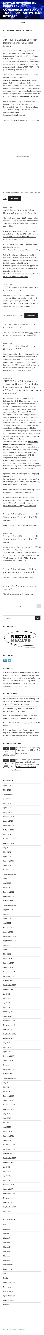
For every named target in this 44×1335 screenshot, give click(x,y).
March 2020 (7, 959)
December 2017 (9, 1065)
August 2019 (8, 990)
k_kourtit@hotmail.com (22, 107)
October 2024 (8, 830)
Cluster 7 (6, 1256)
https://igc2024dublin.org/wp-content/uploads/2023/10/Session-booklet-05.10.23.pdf (20, 236)
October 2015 (8, 1154)
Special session (9, 1296)
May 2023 (7, 852)
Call (4, 1225)
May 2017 (6, 1087)
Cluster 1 (6, 1229)
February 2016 (8, 1136)
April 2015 (7, 1176)
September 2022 (9, 874)
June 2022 (7, 879)
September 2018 (9, 1034)
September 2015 (9, 1158)
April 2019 (7, 1003)
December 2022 (9, 870)
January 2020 (8, 967)
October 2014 (8, 1202)
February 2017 (8, 1096)
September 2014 (9, 1207)
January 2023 (8, 865)
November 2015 (9, 1149)
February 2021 (8, 928)
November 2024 (9, 825)
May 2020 (7, 954)
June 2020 (7, 950)
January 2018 (8, 1061)
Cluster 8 (6, 1260)
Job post (6, 1274)
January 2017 (8, 1100)
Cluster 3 (6, 1238)
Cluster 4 (6, 1243)
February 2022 (8, 892)
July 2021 (6, 914)
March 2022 (7, 888)
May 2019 (7, 998)
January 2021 (8, 932)
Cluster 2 (6, 1234)
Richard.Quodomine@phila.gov (20, 503)
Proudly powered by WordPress (14, 1330)
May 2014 (7, 1211)
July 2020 (6, 945)
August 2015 (8, 1163)
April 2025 (7, 808)
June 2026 (7, 786)
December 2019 (9, 972)
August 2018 (8, 1038)
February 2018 (8, 1056)
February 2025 (8, 817)
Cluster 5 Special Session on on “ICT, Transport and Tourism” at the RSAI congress (21, 517)
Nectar (5, 1278)
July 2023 (6, 848)
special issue (8, 1291)
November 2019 (9, 976)
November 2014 (9, 1198)
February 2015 (8, 1185)
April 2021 (7, 923)
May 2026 (7, 790)
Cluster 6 (6, 1251)
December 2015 (9, 1145)
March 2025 (7, 812)
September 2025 (9, 794)
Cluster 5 (6, 1247)
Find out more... (22, 753)
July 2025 (6, 799)
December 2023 (9, 839)
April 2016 (7, 1127)
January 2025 (8, 821)
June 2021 (7, 919)
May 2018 (7, 1047)
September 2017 (9, 1078)
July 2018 (6, 1043)
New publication (9, 1282)
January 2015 (8, 1189)
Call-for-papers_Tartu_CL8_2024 (13, 315)
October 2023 (8, 843)
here (31, 333)
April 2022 (7, 883)
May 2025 (7, 803)
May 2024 (7, 834)
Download (14, 199)
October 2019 (8, 981)
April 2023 (7, 857)
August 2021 (8, 910)
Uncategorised (8, 1300)
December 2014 (9, 1194)
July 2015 (6, 1167)
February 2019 (8, 1012)
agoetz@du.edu (30, 506)
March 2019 (7, 1007)
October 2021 (8, 901)
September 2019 (9, 985)
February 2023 (8, 861)
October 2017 (8, 1074)
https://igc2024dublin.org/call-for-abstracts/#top (21, 250)
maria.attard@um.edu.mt (12, 506)
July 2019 (6, 994)
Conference (7, 1269)
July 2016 (6, 1114)
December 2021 (9, 896)
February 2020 (8, 963)
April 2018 (7, 1052)
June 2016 (7, 1118)
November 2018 (9, 1025)
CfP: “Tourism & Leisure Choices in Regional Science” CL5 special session (20, 43)
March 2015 (7, 1180)
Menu (23, 22)
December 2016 (9, 1105)
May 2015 (7, 1171)
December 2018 (9, 1021)
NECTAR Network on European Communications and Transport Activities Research (21, 10)
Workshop (7, 1305)
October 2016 (8, 1109)
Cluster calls (8, 1265)
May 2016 (7, 1123)
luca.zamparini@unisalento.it (14, 115)
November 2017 (9, 1069)
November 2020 (9, 936)
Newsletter (7, 1287)
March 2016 (7, 1132)
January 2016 (8, 1140)
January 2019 (8, 1016)
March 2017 (7, 1092)
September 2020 (9, 941)
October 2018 (8, 1029)
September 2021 (9, 905)
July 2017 (6, 1083)
